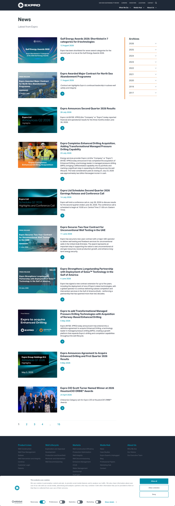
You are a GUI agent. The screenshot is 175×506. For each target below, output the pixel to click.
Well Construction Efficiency (83, 449)
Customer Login (24, 465)
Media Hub (138, 8)
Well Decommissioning (53, 462)
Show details (109, 502)
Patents (21, 468)
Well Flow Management (26, 452)
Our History (131, 452)
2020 (131, 80)
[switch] (62, 502)
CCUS (75, 465)
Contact (150, 3)
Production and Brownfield (55, 455)
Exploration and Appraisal (55, 449)
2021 (131, 74)
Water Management (80, 468)
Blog (102, 459)
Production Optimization (82, 452)
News (102, 449)
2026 (131, 43)
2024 (131, 56)
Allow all (154, 481)
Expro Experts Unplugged (109, 455)
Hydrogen (76, 475)
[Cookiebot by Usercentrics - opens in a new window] (17, 502)
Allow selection (154, 488)
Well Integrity (78, 455)
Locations (142, 3)
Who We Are (132, 449)
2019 (131, 86)
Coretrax (21, 462)
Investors (132, 3)
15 (58, 424)
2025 (131, 49)
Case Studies (105, 452)
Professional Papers (107, 462)
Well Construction (24, 449)
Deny (154, 494)
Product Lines (24, 445)
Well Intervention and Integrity (29, 459)
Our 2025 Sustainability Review (109, 3)
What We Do (123, 8)
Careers (124, 3)
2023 (131, 62)
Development (50, 452)
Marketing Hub (105, 465)
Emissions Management (82, 462)
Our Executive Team (134, 455)
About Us (150, 8)
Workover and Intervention (55, 459)
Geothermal (77, 471)
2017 (131, 92)
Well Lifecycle (52, 445)
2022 (131, 68)
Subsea (21, 455)
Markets (77, 445)
